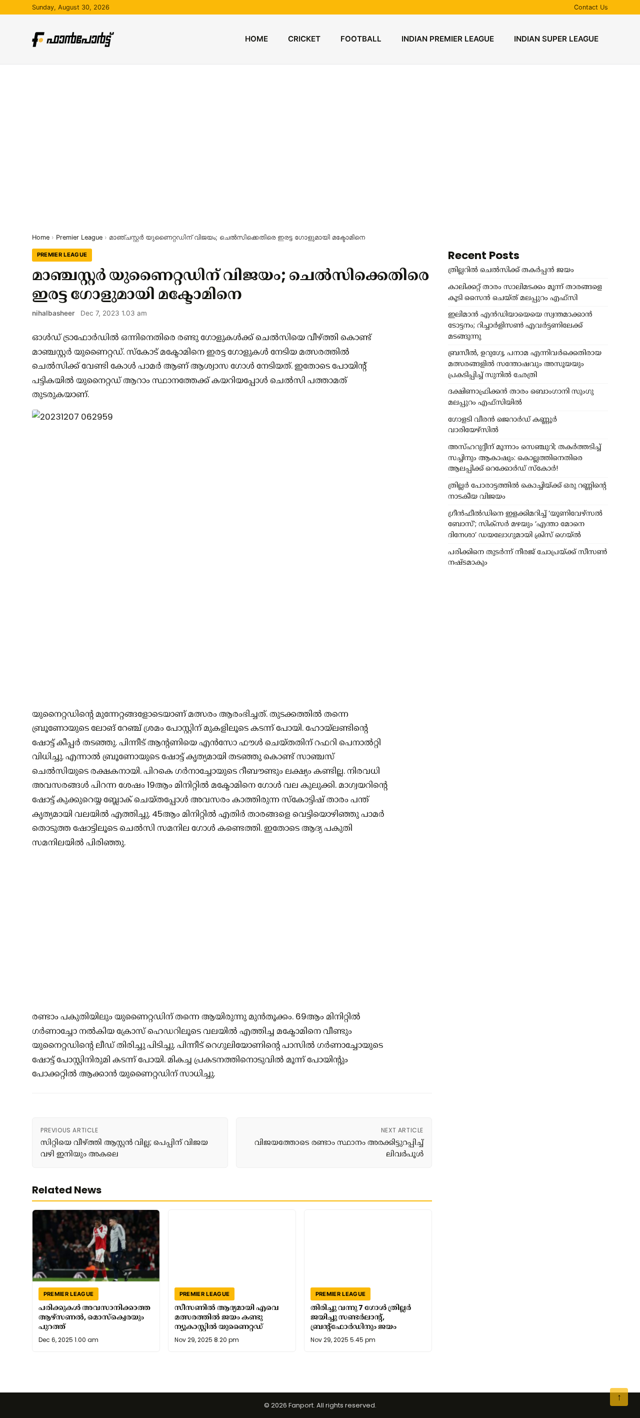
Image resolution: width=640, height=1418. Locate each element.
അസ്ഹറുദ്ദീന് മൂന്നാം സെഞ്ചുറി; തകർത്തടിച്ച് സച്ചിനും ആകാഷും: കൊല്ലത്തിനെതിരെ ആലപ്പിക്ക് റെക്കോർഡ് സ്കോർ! (524, 457)
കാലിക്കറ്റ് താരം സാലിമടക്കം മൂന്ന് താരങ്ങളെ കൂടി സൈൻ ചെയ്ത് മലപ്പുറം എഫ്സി (525, 292)
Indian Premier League (448, 39)
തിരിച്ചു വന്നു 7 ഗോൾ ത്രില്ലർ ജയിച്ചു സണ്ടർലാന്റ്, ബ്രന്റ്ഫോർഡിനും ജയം (360, 1317)
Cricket (304, 39)
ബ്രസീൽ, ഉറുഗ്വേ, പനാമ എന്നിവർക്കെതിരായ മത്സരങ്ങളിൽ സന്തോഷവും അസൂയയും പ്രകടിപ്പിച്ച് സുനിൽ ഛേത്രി (525, 363)
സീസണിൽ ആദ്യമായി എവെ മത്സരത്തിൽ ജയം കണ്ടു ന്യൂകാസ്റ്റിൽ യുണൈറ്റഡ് (226, 1317)
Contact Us (591, 7)
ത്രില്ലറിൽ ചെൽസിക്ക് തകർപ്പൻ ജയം (511, 270)
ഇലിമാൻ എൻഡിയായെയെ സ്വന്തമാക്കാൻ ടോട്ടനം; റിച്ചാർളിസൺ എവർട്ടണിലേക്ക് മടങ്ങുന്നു (520, 325)
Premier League (79, 237)
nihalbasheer (53, 313)
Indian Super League (556, 39)
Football (361, 39)
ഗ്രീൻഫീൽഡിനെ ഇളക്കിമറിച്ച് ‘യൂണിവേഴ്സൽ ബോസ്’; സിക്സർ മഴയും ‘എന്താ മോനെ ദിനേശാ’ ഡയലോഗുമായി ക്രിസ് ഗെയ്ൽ (525, 524)
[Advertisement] (320, 140)
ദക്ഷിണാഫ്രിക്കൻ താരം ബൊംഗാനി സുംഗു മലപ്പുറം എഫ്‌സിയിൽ (521, 396)
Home (256, 39)
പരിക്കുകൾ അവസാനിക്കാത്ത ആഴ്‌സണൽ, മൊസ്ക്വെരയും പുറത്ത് (94, 1317)
